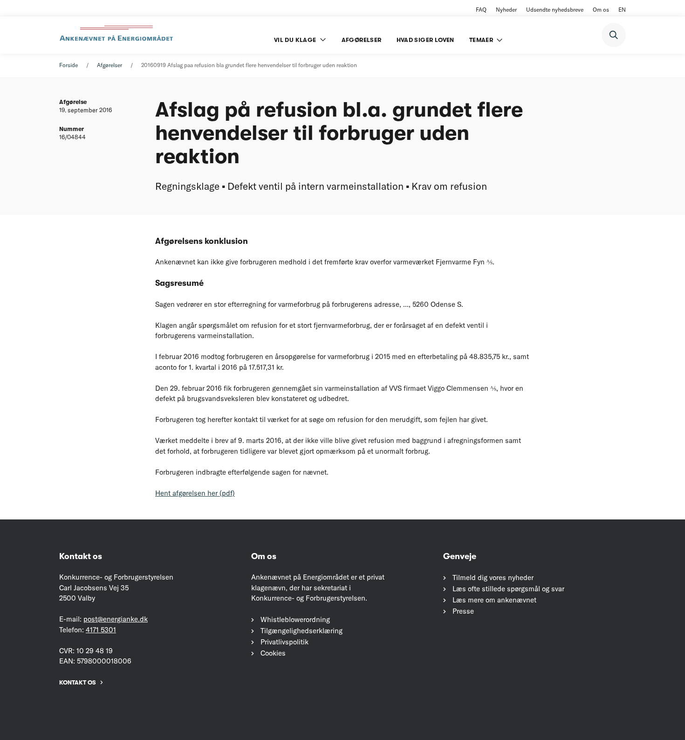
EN (622, 9)
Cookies (273, 653)
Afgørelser (109, 65)
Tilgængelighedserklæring (301, 630)
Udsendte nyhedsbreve (554, 9)
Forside (68, 65)
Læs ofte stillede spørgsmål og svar (508, 588)
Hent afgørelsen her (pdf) (195, 493)
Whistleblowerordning (295, 619)
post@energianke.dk (115, 619)
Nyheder (506, 9)
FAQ (481, 9)
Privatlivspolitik (284, 641)
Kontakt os (77, 682)
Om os (601, 9)
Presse (463, 611)
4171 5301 (101, 629)
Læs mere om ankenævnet (494, 599)
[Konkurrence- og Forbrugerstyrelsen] (117, 35)
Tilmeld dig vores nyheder (493, 577)
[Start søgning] (614, 35)
